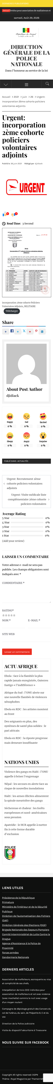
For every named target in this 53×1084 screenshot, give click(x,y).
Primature (8, 902)
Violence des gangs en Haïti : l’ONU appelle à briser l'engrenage (26, 774)
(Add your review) (13, 541)
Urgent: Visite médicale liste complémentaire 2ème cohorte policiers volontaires (27, 499)
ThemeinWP (38, 1078)
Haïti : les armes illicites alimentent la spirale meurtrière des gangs (26, 798)
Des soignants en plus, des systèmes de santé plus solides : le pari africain (25, 726)
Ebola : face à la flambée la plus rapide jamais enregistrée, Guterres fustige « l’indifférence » (26, 680)
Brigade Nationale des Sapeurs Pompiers (25, 929)
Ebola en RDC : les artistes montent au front (26, 711)
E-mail (34, 620)
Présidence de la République (18, 897)
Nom (6, 620)
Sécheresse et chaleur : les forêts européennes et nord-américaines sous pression (25, 813)
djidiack (39, 163)
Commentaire (13, 583)
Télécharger (12, 311)
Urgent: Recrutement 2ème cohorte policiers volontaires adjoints (24, 483)
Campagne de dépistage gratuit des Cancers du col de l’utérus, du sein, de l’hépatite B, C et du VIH (26, 1012)
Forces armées (10, 952)
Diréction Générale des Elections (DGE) (24, 925)
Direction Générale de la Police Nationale (26, 55)
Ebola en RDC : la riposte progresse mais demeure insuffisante (26, 740)
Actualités (23, 461)
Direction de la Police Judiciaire (18, 1023)
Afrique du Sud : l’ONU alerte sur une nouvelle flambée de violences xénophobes (25, 697)
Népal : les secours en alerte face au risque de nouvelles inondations (26, 786)
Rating (8, 610)
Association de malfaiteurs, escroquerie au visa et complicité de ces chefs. (26, 981)
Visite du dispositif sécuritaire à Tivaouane (24, 1030)
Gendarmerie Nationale (15, 957)
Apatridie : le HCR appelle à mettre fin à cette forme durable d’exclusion (25, 829)
